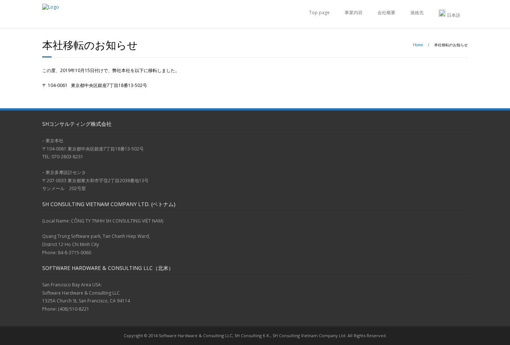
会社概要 (386, 12)
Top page (319, 12)
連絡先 (417, 12)
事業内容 (354, 12)
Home (418, 44)
